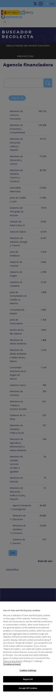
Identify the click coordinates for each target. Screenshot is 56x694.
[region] (28, 647)
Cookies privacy (12, 664)
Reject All (28, 679)
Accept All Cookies (28, 688)
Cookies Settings (28, 670)
